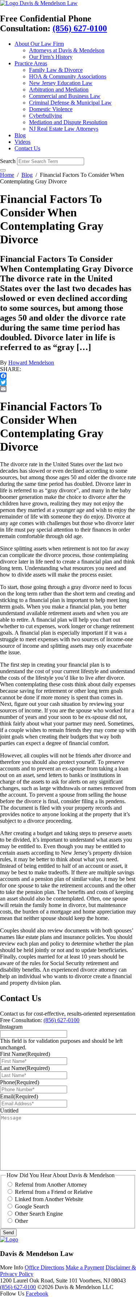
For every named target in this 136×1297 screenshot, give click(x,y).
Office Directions (44, 1267)
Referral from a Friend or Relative (53, 1192)
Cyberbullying (45, 116)
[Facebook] (68, 376)
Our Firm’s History (51, 57)
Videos (22, 142)
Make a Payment (85, 1267)
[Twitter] (68, 382)
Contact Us (27, 148)
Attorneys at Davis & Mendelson (66, 50)
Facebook (37, 1293)
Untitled (9, 1110)
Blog (20, 135)
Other (21, 1221)
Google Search (32, 1206)
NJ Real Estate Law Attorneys (63, 129)
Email (19, 1096)
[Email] (68, 389)
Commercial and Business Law (64, 96)
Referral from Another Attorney (51, 1185)
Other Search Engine (39, 1214)
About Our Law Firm (39, 44)
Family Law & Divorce (56, 70)
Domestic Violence (51, 109)
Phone (19, 1082)
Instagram (11, 1027)
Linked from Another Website (49, 1199)
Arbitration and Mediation (58, 89)
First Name (25, 1054)
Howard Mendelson (31, 362)
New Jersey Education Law (60, 83)
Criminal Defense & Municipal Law (70, 102)
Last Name (25, 1068)
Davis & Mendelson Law (49, 3)
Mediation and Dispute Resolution (68, 122)
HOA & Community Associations (67, 76)
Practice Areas (31, 63)
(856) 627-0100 (80, 28)
